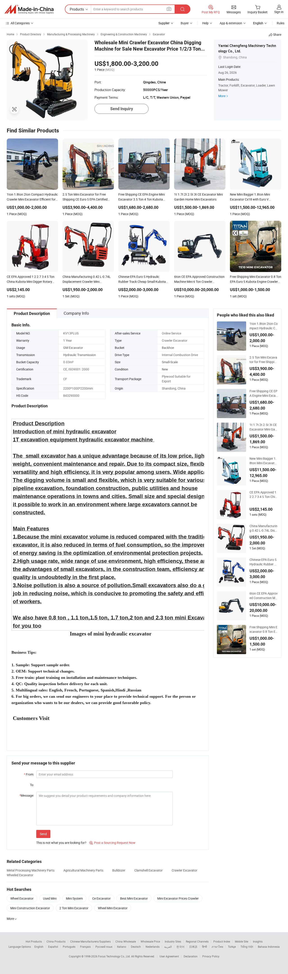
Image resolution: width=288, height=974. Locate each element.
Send (43, 834)
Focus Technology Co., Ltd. (114, 956)
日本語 (193, 946)
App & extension (231, 23)
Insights (258, 941)
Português (69, 946)
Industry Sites (173, 941)
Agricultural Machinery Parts (83, 870)
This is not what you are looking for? (61, 842)
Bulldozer (118, 870)
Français (85, 946)
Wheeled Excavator (20, 875)
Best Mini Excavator (134, 898)
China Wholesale (125, 941)
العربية (168, 946)
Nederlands (153, 946)
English (38, 946)
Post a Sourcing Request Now (112, 842)
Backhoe (168, 347)
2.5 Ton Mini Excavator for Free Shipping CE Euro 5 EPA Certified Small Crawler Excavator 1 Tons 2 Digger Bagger (263, 359)
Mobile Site (241, 941)
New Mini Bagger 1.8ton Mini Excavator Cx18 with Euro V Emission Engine (263, 460)
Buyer (185, 23)
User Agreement (169, 956)
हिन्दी (204, 946)
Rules (280, 23)
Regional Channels (197, 941)
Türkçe (232, 946)
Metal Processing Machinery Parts (30, 870)
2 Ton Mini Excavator (73, 908)
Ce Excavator (101, 898)
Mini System (74, 898)
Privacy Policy (210, 956)
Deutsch (136, 946)
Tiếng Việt (247, 946)
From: (29, 774)
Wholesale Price (150, 941)
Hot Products (34, 941)
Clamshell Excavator (148, 870)
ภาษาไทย (217, 946)
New (165, 369)
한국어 (180, 946)
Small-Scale (170, 362)
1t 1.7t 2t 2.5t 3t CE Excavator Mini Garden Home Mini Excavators (264, 427)
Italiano (121, 946)
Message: (26, 795)
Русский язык (103, 946)
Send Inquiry (121, 108)
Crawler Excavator (184, 870)
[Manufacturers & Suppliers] (29, 9)
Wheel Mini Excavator (113, 908)
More (221, 96)
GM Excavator (73, 347)
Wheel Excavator (22, 898)
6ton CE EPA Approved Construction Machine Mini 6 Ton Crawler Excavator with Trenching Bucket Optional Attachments (264, 595)
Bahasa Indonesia (269, 946)
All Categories (20, 23)
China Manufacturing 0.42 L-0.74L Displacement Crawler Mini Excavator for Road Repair (263, 528)
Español (53, 946)
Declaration (191, 956)
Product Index (221, 941)
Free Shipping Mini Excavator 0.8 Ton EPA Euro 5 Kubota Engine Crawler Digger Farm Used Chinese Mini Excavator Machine (263, 629)
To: (32, 785)
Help (205, 23)
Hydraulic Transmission (79, 355)
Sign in (279, 12)
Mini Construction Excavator (30, 908)
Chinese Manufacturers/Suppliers (90, 941)
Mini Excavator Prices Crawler (178, 898)
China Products (56, 941)
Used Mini (49, 898)
